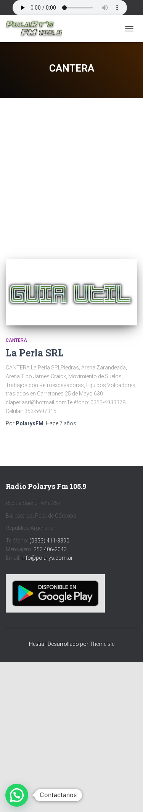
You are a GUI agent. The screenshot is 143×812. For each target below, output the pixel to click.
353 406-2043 (50, 549)
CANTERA (16, 340)
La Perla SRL (35, 352)
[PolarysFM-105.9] (37, 28)
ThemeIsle (102, 644)
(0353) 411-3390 (49, 541)
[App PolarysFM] (55, 593)
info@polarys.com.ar (47, 558)
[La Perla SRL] (71, 292)
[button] (16, 795)
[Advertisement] (71, 173)
